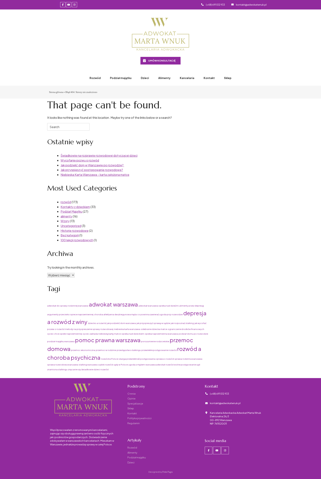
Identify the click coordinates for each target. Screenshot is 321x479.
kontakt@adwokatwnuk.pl (251, 4)
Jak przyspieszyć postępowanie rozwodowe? (92, 170)
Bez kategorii (70, 235)
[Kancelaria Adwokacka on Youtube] (68, 4)
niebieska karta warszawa (127, 329)
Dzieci (145, 78)
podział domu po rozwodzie (193, 334)
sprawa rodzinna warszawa (188, 359)
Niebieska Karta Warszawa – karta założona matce (95, 175)
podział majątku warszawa (60, 341)
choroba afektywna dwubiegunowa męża (115, 314)
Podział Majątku (71, 211)
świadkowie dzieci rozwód (94, 369)
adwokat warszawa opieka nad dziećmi (158, 305)
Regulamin (133, 423)
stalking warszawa (88, 364)
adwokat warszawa (113, 304)
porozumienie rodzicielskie (155, 341)
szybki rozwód (105, 364)
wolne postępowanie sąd (187, 364)
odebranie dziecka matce (154, 329)
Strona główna (56, 92)
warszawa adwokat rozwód (159, 364)
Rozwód (95, 78)
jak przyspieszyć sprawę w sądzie (153, 323)
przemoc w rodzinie (106, 350)
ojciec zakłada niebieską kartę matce (102, 334)
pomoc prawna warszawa (107, 340)
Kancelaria (187, 78)
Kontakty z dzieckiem (75, 207)
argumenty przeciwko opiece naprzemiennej (70, 314)
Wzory (65, 221)
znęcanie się (74, 369)
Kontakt (209, 78)
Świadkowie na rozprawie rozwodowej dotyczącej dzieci (99, 155)
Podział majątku (121, 78)
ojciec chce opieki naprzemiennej (64, 334)
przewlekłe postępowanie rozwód (159, 350)
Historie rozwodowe (74, 231)
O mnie (131, 393)
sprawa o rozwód (165, 359)
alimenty (66, 216)
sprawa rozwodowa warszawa (62, 364)
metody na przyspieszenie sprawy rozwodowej (89, 329)
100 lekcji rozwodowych (77, 240)
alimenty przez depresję (191, 305)
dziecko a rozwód (97, 323)
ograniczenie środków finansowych (186, 329)
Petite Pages (167, 471)
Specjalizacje (135, 403)
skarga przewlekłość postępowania (137, 359)
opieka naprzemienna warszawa (161, 334)
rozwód (66, 202)
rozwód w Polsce (109, 359)
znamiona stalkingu (57, 369)
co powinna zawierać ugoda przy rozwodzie (160, 314)
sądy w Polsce (121, 364)
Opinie (131, 398)
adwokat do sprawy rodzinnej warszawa (67, 305)
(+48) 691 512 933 (215, 4)
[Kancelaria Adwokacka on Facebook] (62, 4)
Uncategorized (71, 226)
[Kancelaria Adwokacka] (160, 34)
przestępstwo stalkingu (129, 350)
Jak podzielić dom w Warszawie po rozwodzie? (92, 165)
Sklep (227, 78)
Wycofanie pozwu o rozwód (80, 160)
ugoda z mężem (136, 364)
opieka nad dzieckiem (132, 334)
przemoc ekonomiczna (83, 350)
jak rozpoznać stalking (182, 323)
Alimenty (164, 78)
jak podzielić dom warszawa (121, 323)
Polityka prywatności (139, 418)
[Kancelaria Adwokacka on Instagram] (74, 4)
